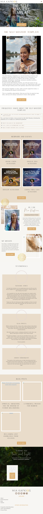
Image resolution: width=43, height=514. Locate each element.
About (2, 498)
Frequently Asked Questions (7, 507)
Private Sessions (4, 499)
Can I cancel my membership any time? (13, 125)
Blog (2, 501)
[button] (41, 1)
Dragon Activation (11, 189)
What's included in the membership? (13, 123)
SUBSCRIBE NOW (12, 476)
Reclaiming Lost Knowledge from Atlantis (11, 436)
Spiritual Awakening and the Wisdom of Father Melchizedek (11, 406)
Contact (2, 502)
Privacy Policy (4, 510)
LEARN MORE (21, 24)
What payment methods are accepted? (13, 127)
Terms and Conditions (6, 508)
